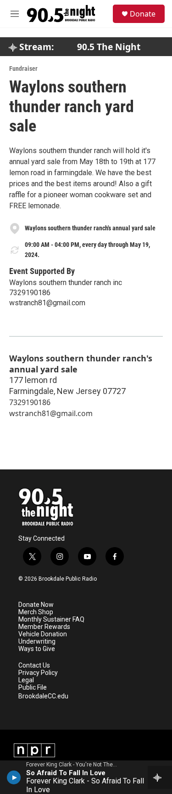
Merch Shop (35, 612)
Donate (142, 14)
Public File (32, 687)
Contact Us (34, 665)
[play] (14, 777)
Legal (26, 680)
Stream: (35, 47)
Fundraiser (23, 68)
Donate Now (36, 604)
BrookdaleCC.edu (43, 696)
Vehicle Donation (42, 634)
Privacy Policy (38, 672)
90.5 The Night (108, 47)
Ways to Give (36, 648)
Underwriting (36, 641)
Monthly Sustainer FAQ (51, 619)
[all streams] (160, 777)
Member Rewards (44, 626)
